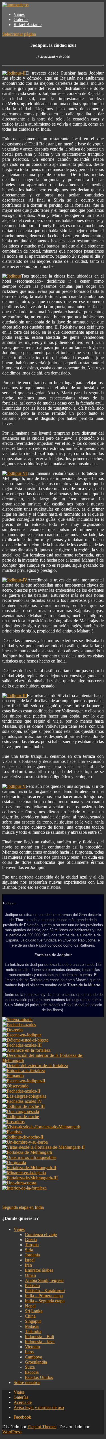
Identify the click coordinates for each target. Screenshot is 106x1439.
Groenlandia (36, 1362)
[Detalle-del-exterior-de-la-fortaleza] (35, 1065)
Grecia (31, 1239)
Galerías (21, 19)
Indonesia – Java (40, 1341)
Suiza (30, 1367)
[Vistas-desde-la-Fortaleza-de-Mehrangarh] (41, 1126)
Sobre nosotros (27, 1382)
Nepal (30, 1305)
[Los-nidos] (13, 1121)
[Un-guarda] (14, 1162)
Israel (29, 1260)
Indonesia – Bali (39, 1336)
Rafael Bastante (28, 24)
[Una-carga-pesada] (20, 1111)
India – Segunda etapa (44, 1300)
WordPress (11, 1431)
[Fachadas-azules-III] (22, 1045)
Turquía (32, 1244)
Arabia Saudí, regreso (44, 1280)
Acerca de (23, 1402)
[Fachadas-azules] (19, 1024)
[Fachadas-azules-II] (21, 1091)
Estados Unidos (39, 1377)
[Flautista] (12, 1131)
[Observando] (15, 1086)
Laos (29, 1351)
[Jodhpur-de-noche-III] (23, 1106)
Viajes (19, 14)
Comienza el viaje (41, 1234)
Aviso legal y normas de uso (39, 1407)
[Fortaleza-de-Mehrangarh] (27, 1152)
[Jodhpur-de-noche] (20, 1116)
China (30, 1316)
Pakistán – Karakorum (45, 1290)
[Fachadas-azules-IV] (22, 1101)
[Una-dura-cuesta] (19, 1182)
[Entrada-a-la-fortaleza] (23, 1070)
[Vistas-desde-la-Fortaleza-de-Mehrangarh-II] (43, 1147)
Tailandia (33, 1331)
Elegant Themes (41, 1426)
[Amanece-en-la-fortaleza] (26, 1050)
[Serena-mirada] (17, 1019)
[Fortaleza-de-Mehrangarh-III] (30, 1177)
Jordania (32, 1254)
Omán (30, 1275)
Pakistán (32, 1285)
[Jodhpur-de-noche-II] (22, 1137)
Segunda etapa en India (23, 1207)
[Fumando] (13, 1075)
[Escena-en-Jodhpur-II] (23, 1080)
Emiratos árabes (39, 1270)
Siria (29, 1249)
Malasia (32, 1326)
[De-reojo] (12, 1029)
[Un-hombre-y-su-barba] (25, 1142)
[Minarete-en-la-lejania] (24, 1172)
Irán (28, 1265)
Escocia (32, 1372)
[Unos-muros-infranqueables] (29, 1157)
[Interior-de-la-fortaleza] (24, 1188)
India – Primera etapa (44, 1295)
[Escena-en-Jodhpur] (21, 1034)
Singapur (33, 1321)
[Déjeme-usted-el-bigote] (25, 1040)
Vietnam (32, 1346)
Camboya (33, 1357)
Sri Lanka (33, 1311)
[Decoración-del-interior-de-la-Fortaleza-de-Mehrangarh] (53, 1060)
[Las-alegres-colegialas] (24, 1096)
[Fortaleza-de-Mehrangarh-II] (29, 1167)
